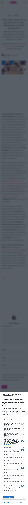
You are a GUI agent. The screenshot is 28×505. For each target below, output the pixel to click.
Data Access (14, 502)
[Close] (25, 394)
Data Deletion (6, 502)
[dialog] (14, 448)
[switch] (22, 424)
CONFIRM (8, 497)
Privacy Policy (22, 502)
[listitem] (14, 420)
